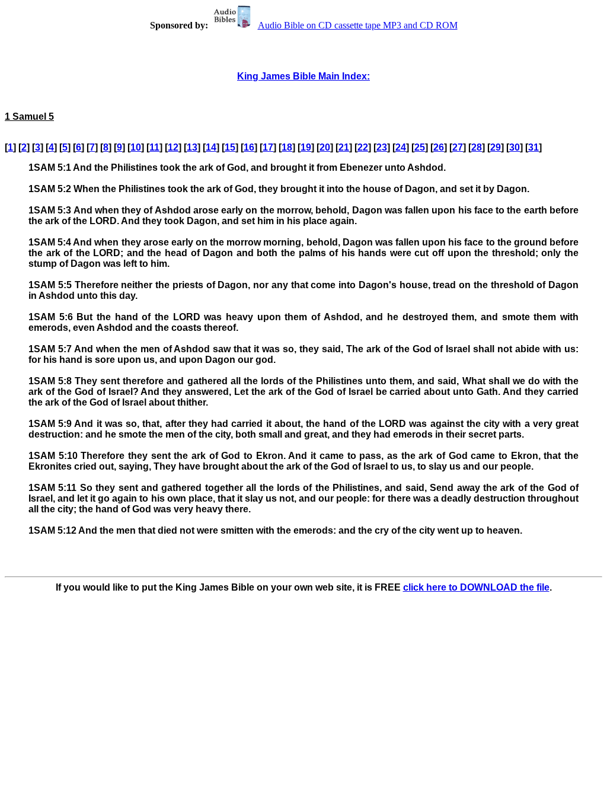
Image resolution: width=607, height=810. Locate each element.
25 (419, 147)
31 (533, 147)
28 (476, 147)
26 (438, 147)
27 (457, 147)
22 (362, 147)
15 (230, 147)
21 (343, 147)
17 (268, 147)
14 (211, 147)
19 (306, 147)
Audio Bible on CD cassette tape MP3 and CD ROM (358, 25)
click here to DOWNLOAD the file (476, 587)
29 (495, 147)
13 (192, 147)
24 (400, 147)
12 (173, 147)
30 (514, 147)
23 (381, 147)
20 (325, 147)
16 (249, 147)
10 (135, 147)
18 (287, 147)
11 (154, 147)
